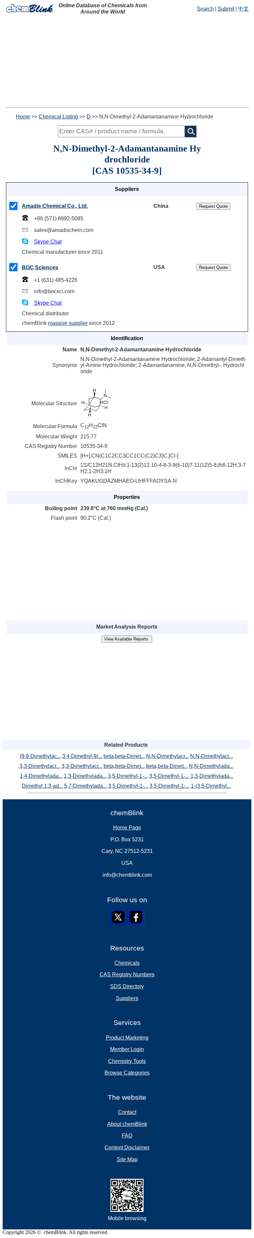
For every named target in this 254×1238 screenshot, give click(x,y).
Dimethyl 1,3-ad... (42, 786)
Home (23, 116)
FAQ (127, 1135)
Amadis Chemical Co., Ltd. (55, 206)
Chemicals (127, 963)
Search (205, 9)
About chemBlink (127, 1124)
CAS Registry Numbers (127, 974)
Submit (226, 9)
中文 (243, 9)
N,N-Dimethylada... (211, 766)
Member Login (127, 1049)
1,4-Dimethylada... (41, 776)
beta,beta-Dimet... (124, 756)
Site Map (127, 1159)
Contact (127, 1112)
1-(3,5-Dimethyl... (211, 786)
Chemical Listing (58, 116)
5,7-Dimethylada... (85, 786)
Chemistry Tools (127, 1061)
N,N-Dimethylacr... (167, 756)
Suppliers (127, 998)
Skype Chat (48, 241)
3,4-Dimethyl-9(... (82, 756)
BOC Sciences (40, 267)
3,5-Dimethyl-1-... (128, 776)
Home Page (127, 827)
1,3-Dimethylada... (85, 776)
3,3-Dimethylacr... (40, 766)
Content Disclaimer (127, 1147)
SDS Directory (127, 986)
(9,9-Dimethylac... (40, 756)
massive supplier (68, 323)
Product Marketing (127, 1037)
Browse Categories (127, 1073)
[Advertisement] (127, 61)
